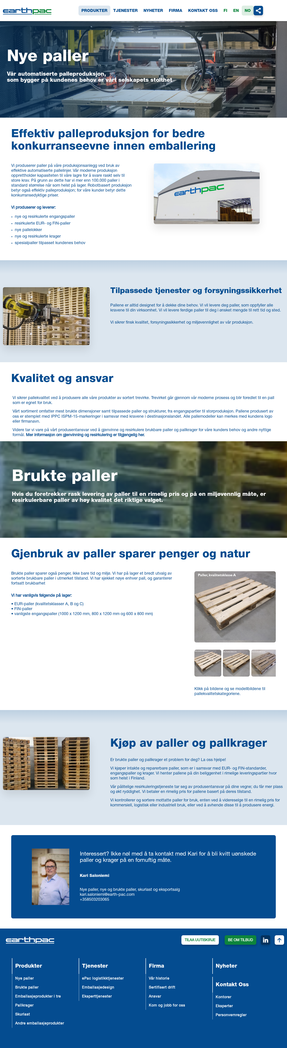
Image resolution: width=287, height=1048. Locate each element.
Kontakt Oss (203, 11)
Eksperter (224, 1006)
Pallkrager (24, 1006)
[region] (235, 664)
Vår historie (159, 979)
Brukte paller (64, 478)
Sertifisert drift (162, 988)
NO (248, 11)
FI (225, 11)
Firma (175, 11)
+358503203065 (94, 900)
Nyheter (153, 11)
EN (236, 11)
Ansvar (155, 997)
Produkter (94, 11)
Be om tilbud (240, 940)
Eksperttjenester (97, 997)
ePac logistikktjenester (103, 979)
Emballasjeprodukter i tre (38, 997)
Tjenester (125, 11)
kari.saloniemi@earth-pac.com (107, 895)
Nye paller (24, 979)
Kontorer (223, 997)
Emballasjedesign (98, 988)
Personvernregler (231, 1015)
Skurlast (22, 1015)
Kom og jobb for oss (167, 1006)
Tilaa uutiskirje (200, 940)
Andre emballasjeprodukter (39, 1024)
